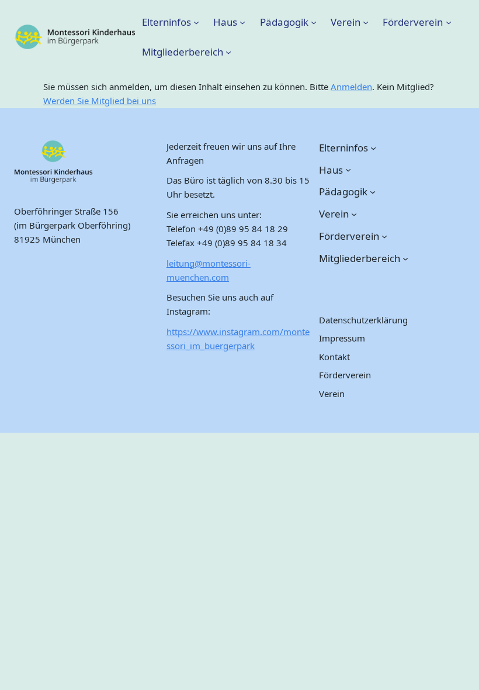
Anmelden (351, 86)
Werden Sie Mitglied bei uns (99, 100)
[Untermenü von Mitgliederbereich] (228, 52)
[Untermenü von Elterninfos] (196, 22)
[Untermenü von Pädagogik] (314, 22)
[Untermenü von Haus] (242, 22)
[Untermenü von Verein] (366, 22)
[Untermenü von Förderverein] (449, 22)
